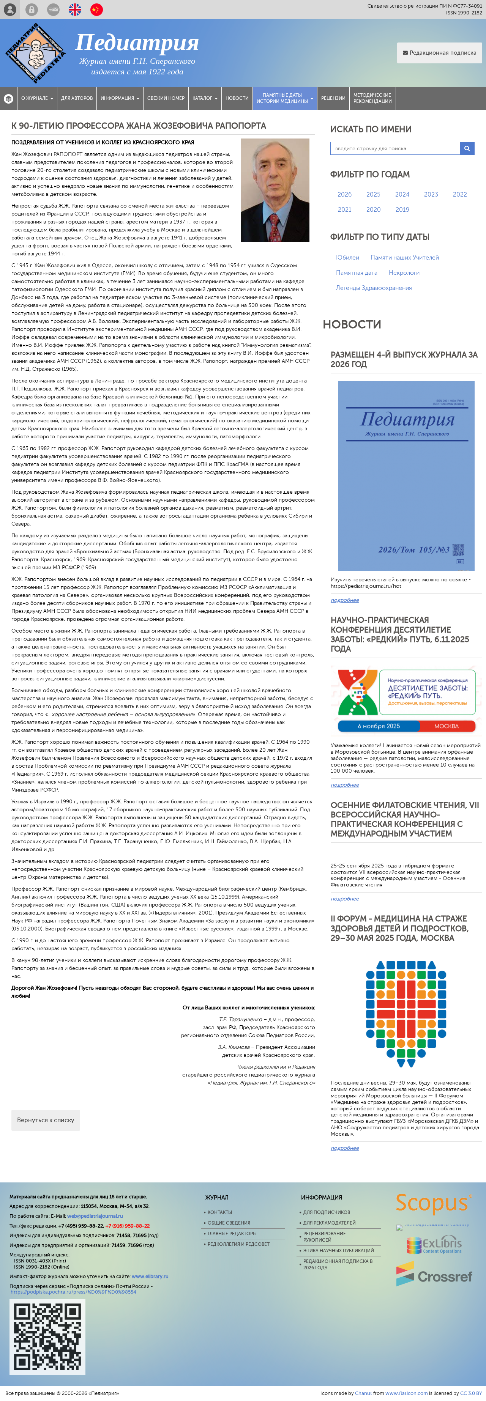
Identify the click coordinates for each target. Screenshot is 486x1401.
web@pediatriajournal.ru (95, 1216)
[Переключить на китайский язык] (97, 9)
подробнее (345, 600)
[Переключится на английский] (75, 9)
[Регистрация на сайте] (10, 9)
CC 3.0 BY (471, 1393)
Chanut (363, 1393)
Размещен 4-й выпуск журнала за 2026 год (404, 359)
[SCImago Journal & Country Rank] (434, 1224)
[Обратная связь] (53, 9)
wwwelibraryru (150, 1276)
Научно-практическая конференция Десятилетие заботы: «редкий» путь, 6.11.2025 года (400, 634)
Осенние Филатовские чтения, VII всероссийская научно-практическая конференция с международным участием (405, 820)
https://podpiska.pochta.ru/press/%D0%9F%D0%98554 (73, 1292)
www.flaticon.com (406, 1393)
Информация (117, 98)
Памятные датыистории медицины (282, 98)
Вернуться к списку (45, 1120)
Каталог (202, 98)
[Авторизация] (32, 9)
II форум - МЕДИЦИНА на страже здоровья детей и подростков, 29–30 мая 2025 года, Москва (400, 928)
